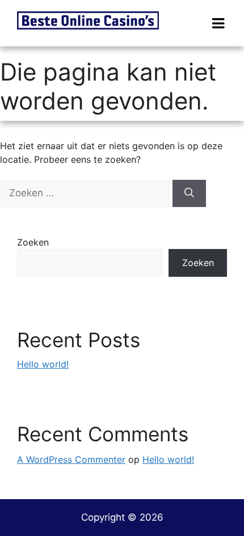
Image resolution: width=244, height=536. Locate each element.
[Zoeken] (189, 193)
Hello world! (43, 364)
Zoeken (33, 242)
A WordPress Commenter (71, 459)
